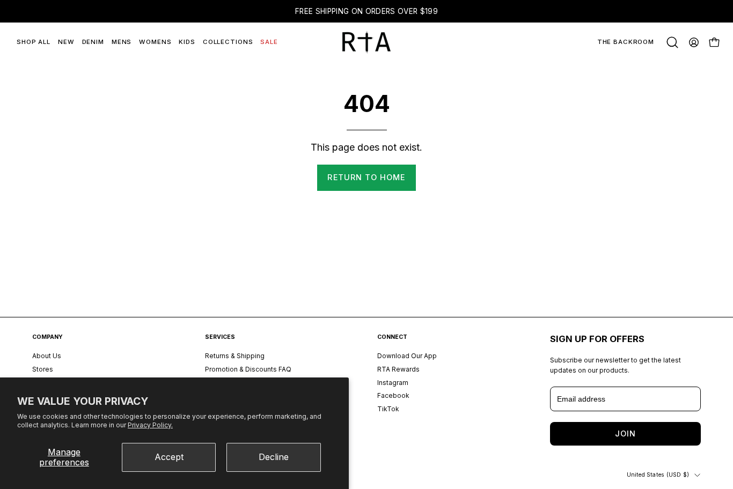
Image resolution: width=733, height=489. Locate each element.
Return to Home (366, 177)
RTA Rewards (398, 369)
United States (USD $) (658, 474)
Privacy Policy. (150, 425)
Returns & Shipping (235, 356)
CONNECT (392, 337)
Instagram (392, 383)
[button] (672, 42)
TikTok (388, 409)
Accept (169, 456)
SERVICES (220, 337)
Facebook (393, 396)
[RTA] (366, 42)
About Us (46, 356)
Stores (42, 369)
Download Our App (407, 356)
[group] (366, 11)
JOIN (625, 433)
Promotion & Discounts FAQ (248, 369)
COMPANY (47, 337)
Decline (274, 456)
